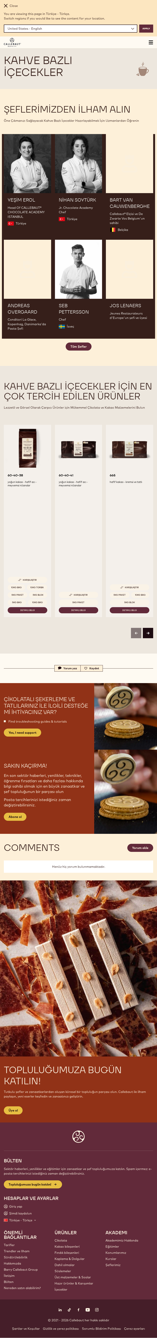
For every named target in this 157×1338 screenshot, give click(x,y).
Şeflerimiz (112, 1265)
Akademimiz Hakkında (121, 1240)
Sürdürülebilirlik (15, 1257)
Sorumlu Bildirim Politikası (101, 1329)
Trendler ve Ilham (16, 1251)
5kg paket (17, 595)
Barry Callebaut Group (21, 1269)
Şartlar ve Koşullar (26, 1329)
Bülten (9, 1282)
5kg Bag (17, 602)
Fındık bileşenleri (67, 1253)
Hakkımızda (12, 1263)
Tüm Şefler (78, 346)
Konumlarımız (115, 1253)
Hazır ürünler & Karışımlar (74, 1283)
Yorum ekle (140, 848)
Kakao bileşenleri (67, 1246)
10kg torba (37, 587)
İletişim (9, 1276)
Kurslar (110, 1259)
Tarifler (9, 1245)
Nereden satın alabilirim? (22, 1288)
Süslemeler (63, 1271)
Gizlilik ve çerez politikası (61, 1329)
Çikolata (61, 1240)
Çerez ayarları (134, 1329)
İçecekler (61, 1289)
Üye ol (13, 1110)
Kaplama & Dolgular (70, 1259)
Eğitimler (112, 1246)
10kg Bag (16, 587)
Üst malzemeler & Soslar (73, 1277)
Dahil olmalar (65, 1265)
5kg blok (38, 595)
